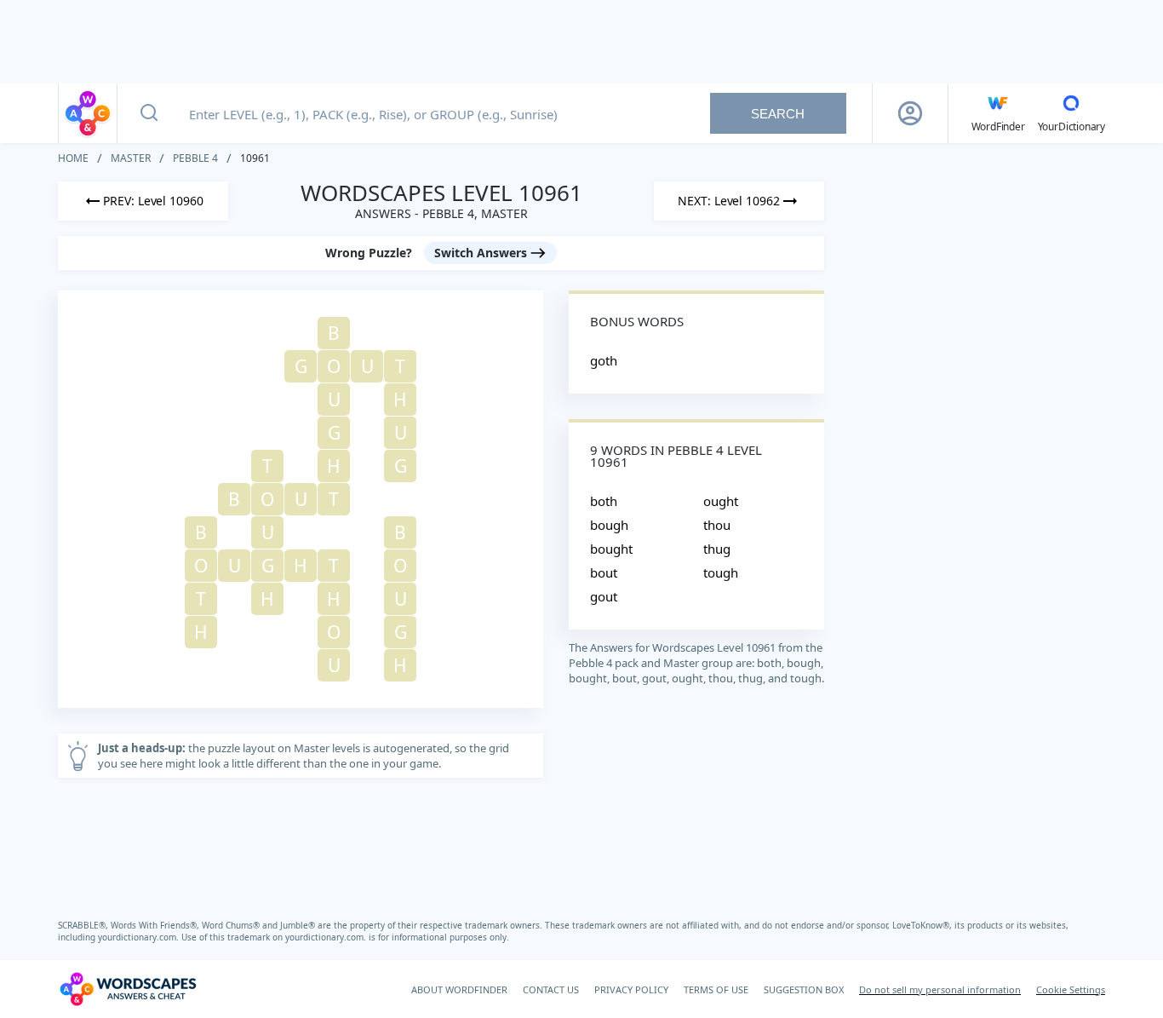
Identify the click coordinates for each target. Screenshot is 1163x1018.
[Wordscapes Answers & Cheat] (87, 113)
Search (778, 113)
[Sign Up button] (910, 113)
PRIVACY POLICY (631, 989)
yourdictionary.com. (139, 937)
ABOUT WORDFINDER (459, 989)
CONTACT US (551, 989)
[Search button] (148, 113)
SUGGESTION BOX (804, 989)
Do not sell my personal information (940, 989)
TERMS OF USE (716, 989)
